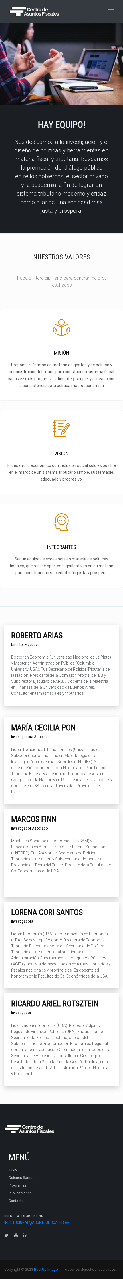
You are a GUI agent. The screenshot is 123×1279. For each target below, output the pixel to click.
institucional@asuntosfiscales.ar (37, 1222)
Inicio (13, 1169)
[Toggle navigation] (111, 11)
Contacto (16, 1201)
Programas (18, 1185)
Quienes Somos (22, 1177)
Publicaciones (20, 1193)
